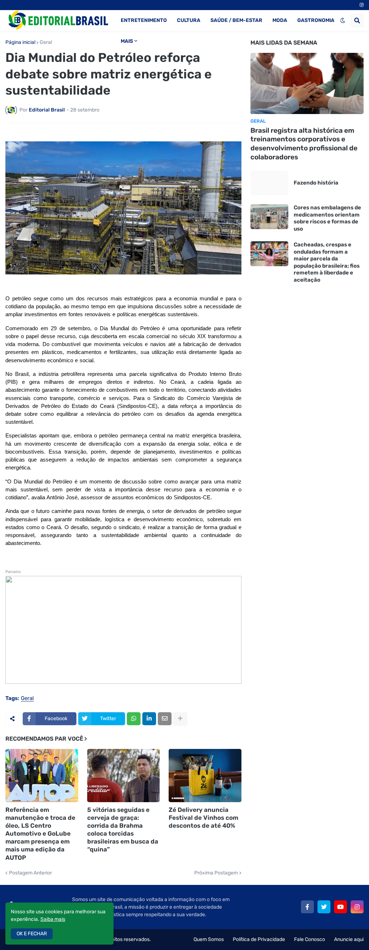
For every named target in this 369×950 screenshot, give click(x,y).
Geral (46, 42)
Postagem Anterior (30, 873)
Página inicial (20, 42)
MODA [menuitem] (279, 20)
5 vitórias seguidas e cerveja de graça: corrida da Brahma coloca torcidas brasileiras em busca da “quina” (122, 829)
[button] (343, 20)
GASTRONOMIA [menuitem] (315, 20)
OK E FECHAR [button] (32, 934)
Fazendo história (316, 182)
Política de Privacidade (259, 939)
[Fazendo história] (269, 183)
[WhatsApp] (134, 718)
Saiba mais (52, 919)
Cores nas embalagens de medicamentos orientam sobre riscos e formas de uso (327, 218)
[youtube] (340, 906)
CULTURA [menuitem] (188, 20)
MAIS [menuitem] (127, 41)
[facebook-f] (307, 906)
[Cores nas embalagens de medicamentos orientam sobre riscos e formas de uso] (269, 216)
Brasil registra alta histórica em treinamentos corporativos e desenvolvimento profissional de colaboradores (303, 143)
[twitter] (323, 906)
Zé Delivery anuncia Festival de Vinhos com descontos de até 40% (203, 817)
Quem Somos (209, 939)
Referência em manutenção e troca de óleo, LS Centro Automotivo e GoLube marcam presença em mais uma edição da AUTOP (40, 833)
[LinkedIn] (149, 718)
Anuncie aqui (349, 939)
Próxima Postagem (216, 873)
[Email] (165, 718)
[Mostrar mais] (180, 718)
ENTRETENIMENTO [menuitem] (144, 20)
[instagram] (362, 5)
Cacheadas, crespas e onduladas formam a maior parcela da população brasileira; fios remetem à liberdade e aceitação (327, 262)
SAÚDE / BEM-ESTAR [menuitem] (236, 20)
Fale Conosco (309, 939)
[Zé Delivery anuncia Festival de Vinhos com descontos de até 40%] (205, 775)
